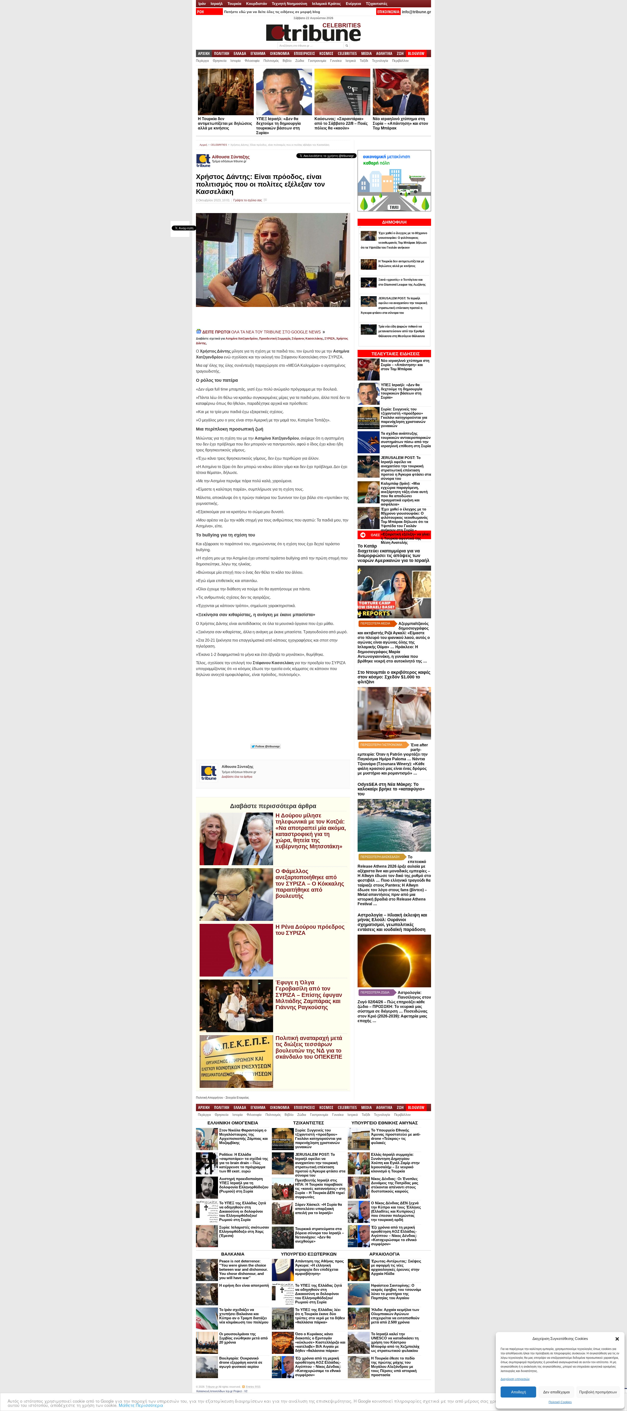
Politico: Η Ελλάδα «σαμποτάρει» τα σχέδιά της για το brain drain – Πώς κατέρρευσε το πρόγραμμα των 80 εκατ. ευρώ (243, 1162)
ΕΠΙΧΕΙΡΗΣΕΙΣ (304, 53)
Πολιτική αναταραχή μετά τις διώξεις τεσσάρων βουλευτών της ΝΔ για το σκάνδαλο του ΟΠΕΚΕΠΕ (309, 1047)
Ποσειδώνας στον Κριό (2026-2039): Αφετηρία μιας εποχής (392, 1016)
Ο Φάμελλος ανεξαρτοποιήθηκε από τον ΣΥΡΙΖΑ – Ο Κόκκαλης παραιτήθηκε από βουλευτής (310, 883)
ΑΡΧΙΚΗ (204, 53)
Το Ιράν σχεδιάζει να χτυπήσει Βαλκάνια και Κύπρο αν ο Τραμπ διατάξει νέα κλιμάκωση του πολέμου (243, 1316)
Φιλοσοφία (252, 61)
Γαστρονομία (317, 61)
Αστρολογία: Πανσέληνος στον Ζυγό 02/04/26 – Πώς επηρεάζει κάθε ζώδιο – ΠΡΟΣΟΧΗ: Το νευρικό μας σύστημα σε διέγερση (394, 1002)
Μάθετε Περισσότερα (141, 1405)
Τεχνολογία (380, 61)
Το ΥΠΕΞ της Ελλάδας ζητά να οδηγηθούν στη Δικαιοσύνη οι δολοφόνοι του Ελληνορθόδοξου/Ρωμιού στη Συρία (242, 1211)
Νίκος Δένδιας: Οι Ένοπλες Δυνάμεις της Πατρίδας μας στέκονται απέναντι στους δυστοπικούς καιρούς (394, 1185)
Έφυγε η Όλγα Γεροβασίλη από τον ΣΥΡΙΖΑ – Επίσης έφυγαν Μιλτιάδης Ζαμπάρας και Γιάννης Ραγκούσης (309, 994)
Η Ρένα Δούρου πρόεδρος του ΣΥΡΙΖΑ (310, 930)
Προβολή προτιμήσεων (598, 1392)
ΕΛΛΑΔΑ (240, 53)
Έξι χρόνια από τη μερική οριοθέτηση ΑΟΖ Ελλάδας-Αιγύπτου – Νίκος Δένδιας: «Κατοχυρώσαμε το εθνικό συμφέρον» (394, 1235)
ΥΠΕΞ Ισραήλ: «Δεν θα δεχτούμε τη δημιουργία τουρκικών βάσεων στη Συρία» (401, 391)
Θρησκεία (220, 61)
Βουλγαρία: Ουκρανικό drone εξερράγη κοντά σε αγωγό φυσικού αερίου (240, 1362)
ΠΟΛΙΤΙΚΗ (221, 53)
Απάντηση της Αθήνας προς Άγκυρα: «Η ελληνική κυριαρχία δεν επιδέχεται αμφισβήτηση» (319, 1267)
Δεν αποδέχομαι (556, 1392)
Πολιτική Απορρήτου (209, 1097)
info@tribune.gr (416, 12)
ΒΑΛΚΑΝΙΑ (232, 1254)
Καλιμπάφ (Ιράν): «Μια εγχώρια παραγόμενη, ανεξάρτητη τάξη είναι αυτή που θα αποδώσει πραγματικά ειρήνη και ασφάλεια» (404, 493)
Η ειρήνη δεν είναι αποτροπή (244, 1285)
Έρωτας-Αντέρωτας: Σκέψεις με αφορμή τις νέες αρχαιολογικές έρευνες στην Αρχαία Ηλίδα (396, 1267)
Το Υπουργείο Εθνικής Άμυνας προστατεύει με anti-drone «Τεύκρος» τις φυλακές (396, 1136)
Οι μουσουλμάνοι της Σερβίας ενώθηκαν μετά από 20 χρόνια (243, 1338)
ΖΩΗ (400, 53)
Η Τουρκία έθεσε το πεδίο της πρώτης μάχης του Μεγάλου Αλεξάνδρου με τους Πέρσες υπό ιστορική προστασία (394, 1366)
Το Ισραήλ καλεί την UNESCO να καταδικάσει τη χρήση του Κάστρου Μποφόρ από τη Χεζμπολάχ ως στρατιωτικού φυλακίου (395, 1342)
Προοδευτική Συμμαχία (274, 338)
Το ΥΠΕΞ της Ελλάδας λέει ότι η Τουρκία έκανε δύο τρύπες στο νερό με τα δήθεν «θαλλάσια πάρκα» (320, 1316)
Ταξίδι (364, 61)
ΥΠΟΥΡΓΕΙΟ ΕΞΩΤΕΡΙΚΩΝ (309, 1254)
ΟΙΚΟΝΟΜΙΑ (279, 53)
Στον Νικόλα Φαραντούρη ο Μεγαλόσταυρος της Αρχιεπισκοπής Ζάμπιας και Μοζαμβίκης (243, 1136)
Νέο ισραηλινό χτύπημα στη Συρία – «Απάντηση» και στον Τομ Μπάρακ (400, 123)
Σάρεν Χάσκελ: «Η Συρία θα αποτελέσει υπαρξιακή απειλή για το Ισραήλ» (318, 1208)
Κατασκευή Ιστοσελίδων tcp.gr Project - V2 (221, 1391)
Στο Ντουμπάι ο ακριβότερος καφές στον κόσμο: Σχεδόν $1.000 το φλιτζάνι (394, 677)
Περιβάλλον (400, 61)
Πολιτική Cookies (560, 1402)
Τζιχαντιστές (376, 3)
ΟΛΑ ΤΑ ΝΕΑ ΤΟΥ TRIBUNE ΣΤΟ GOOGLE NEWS (262, 332)
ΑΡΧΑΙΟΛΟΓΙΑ (384, 1254)
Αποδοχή (518, 1392)
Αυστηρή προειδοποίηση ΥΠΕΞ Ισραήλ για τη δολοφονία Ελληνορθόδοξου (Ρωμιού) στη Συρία (243, 1185)
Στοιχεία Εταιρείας (237, 1097)
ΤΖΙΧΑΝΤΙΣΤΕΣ (308, 1122)
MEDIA (366, 53)
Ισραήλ (217, 3)
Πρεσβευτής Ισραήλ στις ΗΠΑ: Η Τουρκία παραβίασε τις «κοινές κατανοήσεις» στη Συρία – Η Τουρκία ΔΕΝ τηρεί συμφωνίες (320, 1188)
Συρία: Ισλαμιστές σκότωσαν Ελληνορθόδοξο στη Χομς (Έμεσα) (244, 1231)
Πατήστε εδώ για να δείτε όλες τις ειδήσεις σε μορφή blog (272, 12)
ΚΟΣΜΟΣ (326, 53)
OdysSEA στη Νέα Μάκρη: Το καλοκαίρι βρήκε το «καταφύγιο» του (391, 789)
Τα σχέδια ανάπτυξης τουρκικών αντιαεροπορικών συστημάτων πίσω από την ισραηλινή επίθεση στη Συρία (406, 439)
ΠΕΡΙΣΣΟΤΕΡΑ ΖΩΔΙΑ (375, 992)
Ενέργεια (353, 3)
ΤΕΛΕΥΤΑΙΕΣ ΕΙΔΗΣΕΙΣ (396, 353)
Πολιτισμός (271, 61)
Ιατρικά (351, 61)
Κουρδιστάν (256, 3)
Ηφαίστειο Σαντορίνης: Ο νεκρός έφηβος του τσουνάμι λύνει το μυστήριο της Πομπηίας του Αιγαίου (396, 1291)
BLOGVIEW (416, 53)
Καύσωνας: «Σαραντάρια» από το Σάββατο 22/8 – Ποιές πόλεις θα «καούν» (341, 123)
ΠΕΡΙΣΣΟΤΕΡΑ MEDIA (375, 623)
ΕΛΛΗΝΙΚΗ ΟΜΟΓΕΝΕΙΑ (232, 1122)
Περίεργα (202, 61)
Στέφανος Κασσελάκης (307, 338)
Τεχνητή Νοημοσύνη (289, 3)
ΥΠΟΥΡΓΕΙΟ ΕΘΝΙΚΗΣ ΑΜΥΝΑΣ (384, 1122)
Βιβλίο (287, 61)
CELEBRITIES (347, 53)
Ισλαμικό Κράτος (326, 3)
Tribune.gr (212, 1386)
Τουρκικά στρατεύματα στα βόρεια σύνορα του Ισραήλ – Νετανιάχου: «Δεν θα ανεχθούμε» (319, 1235)
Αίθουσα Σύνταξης (231, 156)
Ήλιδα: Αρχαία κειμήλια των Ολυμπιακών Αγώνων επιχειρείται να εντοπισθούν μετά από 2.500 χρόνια (395, 1316)
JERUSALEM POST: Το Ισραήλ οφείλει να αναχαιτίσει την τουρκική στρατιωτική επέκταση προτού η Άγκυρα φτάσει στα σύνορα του (406, 468)
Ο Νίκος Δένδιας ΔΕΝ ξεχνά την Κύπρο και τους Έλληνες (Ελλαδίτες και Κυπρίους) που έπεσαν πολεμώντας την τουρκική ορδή (396, 1211)
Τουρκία (234, 3)
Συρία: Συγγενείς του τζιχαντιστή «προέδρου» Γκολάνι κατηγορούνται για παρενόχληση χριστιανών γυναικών (404, 417)
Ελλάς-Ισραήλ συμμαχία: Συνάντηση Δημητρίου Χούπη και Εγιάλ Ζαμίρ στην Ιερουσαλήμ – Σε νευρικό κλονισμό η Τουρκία (395, 1162)
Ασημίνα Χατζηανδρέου (242, 338)
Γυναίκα (336, 61)
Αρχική (203, 144)
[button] (617, 1338)
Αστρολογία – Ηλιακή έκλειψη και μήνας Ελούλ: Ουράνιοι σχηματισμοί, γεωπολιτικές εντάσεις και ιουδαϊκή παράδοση (392, 922)
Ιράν (202, 3)
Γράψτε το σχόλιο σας (247, 200)
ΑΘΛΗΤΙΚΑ (384, 53)
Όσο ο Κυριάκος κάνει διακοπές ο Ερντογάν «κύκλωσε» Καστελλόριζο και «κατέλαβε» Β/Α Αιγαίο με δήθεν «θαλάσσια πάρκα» (320, 1342)
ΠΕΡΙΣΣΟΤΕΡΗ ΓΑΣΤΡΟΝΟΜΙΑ (381, 745)
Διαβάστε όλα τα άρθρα (237, 776)
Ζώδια (299, 61)
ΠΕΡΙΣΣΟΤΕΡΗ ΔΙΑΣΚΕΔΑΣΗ (380, 857)
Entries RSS (253, 1386)
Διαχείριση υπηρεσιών (515, 1379)
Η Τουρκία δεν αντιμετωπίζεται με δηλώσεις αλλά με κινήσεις (225, 123)
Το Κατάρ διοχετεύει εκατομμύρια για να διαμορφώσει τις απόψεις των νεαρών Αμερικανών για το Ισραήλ (393, 553)
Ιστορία (235, 61)
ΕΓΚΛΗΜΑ (258, 53)
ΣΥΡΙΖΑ (330, 338)
